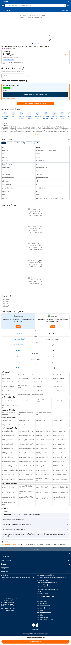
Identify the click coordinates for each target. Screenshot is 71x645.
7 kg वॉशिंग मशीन (57, 421)
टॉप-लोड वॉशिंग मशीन (26, 401)
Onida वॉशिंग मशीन (57, 386)
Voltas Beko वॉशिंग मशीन (59, 391)
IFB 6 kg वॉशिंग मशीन (41, 444)
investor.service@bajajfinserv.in (49, 582)
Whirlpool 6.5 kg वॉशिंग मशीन (26, 466)
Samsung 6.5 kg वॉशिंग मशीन (10, 470)
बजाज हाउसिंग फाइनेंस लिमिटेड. (44, 613)
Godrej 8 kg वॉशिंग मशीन (59, 431)
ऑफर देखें (18, 326)
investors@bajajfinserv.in (11, 606)
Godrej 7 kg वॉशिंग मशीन (42, 470)
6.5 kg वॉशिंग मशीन (24, 421)
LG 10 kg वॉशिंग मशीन (7, 457)
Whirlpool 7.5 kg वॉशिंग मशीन (43, 435)
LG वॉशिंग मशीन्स (6, 375)
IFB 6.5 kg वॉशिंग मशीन (42, 448)
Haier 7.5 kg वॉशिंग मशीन (59, 448)
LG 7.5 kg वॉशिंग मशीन (7, 444)
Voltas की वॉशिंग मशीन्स (37, 375)
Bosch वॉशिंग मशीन (23, 382)
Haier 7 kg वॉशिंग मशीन (59, 444)
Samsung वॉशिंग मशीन (8, 386)
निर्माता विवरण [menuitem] (29, 143)
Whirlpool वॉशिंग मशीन (8, 382)
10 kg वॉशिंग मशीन (23, 425)
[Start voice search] (64, 5)
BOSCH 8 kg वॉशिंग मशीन (42, 474)
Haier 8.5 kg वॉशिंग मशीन (59, 457)
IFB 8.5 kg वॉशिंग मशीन (42, 466)
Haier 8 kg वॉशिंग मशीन (59, 453)
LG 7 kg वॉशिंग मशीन (7, 440)
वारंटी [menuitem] (23, 143)
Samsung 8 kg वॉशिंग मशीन (26, 444)
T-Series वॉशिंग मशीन (37, 394)
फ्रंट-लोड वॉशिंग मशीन (7, 401)
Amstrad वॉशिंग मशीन (37, 382)
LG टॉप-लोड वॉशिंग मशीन (8, 493)
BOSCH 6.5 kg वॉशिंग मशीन (60, 470)
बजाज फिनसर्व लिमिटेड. (42, 601)
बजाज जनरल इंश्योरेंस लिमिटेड (43, 606)
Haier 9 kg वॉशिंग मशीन (59, 461)
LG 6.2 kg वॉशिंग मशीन (8, 435)
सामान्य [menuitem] (3, 143)
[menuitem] (7, 10)
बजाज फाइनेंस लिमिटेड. (42, 603)
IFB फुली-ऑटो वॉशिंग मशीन (42, 493)
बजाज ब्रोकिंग (40, 615)
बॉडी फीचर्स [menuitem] (9, 143)
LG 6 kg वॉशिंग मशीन (7, 431)
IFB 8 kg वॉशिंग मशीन (41, 461)
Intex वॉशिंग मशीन (57, 382)
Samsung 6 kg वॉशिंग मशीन (9, 461)
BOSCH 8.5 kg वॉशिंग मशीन (60, 474)
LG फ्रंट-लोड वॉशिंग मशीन (8, 487)
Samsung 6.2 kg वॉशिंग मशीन (10, 466)
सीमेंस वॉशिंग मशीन (22, 391)
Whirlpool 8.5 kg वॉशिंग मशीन (43, 440)
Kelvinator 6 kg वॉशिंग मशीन (26, 479)
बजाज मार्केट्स (40, 610)
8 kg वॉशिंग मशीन (40, 421)
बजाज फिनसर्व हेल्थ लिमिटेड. (43, 617)
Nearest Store (6, 88)
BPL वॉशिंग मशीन (57, 375)
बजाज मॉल (4, 2)
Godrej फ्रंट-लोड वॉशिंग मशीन (60, 493)
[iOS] (37, 625)
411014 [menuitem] (8, 10)
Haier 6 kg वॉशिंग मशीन (59, 435)
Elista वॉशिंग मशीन (36, 386)
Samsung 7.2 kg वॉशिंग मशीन (26, 435)
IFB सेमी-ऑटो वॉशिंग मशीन (42, 498)
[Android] (33, 625)
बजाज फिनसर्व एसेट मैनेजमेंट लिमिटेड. (45, 620)
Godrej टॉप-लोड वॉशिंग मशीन (60, 487)
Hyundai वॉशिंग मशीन (58, 378)
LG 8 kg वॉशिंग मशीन (7, 448)
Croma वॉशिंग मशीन (23, 378)
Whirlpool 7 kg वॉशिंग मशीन (26, 470)
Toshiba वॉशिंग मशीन (37, 391)
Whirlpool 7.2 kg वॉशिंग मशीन (43, 431)
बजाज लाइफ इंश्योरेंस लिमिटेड (43, 608)
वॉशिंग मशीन (14, 544)
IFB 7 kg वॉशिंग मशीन (41, 453)
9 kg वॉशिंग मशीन (6, 425)
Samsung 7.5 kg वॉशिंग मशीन (26, 440)
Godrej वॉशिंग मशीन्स (23, 375)
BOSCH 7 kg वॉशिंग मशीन (8, 474)
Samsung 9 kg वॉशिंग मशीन (26, 453)
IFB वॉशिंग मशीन (6, 394)
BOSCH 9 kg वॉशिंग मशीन (8, 479)
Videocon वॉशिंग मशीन (37, 378)
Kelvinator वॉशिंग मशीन (24, 394)
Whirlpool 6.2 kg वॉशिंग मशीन (26, 461)
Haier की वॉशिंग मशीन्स (7, 391)
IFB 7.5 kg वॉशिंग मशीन (42, 457)
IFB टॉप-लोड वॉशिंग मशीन (42, 487)
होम (2, 544)
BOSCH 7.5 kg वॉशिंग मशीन (26, 474)
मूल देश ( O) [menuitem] (36, 143)
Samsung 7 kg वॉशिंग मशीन (26, 431)
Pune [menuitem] (4, 10)
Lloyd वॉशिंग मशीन (6, 378)
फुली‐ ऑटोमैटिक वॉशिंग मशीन (59, 401)
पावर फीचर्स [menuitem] (16, 143)
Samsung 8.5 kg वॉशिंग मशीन (27, 448)
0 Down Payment (8, 59)
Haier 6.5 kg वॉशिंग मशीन (59, 440)
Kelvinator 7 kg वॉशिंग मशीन (60, 479)
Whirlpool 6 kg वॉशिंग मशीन (26, 457)
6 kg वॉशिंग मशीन (6, 421)
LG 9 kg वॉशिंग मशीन (7, 453)
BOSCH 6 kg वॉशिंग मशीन (59, 466)
